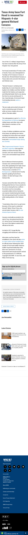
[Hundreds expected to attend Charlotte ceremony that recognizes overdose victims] (6, 358)
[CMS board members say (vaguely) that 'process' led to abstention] (6, 335)
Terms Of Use (6, 507)
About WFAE (6, 485)
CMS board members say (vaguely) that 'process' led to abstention (19, 335)
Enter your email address (8, 269)
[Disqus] (14, 397)
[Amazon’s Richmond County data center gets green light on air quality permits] (6, 347)
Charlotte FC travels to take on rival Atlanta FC (13, 366)
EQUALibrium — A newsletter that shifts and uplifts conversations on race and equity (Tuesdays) (13, 275)
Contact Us (5, 494)
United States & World (8, 306)
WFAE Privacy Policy (7, 504)
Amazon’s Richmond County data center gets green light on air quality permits (19, 346)
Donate (23, 2)
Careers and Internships (8, 491)
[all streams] (26, 533)
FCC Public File (6, 501)
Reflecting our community (9, 488)
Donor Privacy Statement (9, 498)
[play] (2, 533)
